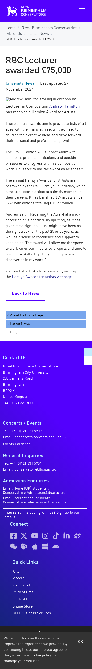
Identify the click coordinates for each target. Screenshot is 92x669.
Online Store (22, 606)
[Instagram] (45, 535)
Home (10, 28)
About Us (14, 34)
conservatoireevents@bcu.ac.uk (41, 437)
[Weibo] (77, 535)
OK (80, 642)
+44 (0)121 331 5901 (26, 464)
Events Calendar (16, 444)
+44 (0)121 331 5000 (18, 403)
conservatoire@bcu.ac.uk (35, 470)
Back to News (25, 293)
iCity (15, 571)
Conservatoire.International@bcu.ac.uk (35, 502)
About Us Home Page (26, 315)
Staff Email (21, 585)
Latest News (38, 34)
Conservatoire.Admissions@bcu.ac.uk (34, 493)
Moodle (18, 578)
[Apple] (34, 546)
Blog (13, 332)
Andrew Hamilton (64, 107)
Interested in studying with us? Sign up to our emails (41, 515)
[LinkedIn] (66, 535)
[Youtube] (34, 535)
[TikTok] (55, 535)
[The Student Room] (24, 546)
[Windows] (45, 546)
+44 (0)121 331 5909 (26, 431)
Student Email (24, 592)
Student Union (24, 599)
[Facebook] (13, 535)
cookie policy (41, 655)
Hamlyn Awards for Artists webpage (42, 277)
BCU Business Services (31, 613)
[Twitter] (24, 535)
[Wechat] (13, 546)
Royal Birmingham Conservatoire (49, 28)
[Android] (55, 546)
